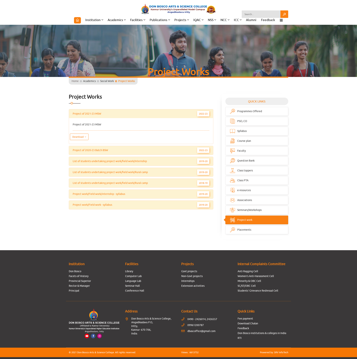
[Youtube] (87, 336)
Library (129, 271)
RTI (240, 337)
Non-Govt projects (192, 276)
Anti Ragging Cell (248, 271)
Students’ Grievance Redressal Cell (258, 290)
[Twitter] (99, 336)
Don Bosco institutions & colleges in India (262, 333)
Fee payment (245, 318)
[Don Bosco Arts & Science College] (178, 9)
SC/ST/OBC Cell (247, 285)
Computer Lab (133, 276)
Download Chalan (248, 323)
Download (78, 136)
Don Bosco (75, 271)
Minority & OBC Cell (249, 280)
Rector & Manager (79, 285)
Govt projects (189, 271)
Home (75, 81)
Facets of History (79, 276)
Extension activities (193, 285)
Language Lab (133, 280)
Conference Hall (134, 290)
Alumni (251, 20)
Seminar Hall (132, 285)
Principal (74, 290)
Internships (187, 280)
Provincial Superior (80, 280)
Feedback (268, 20)
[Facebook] (93, 336)
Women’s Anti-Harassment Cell (256, 276)
